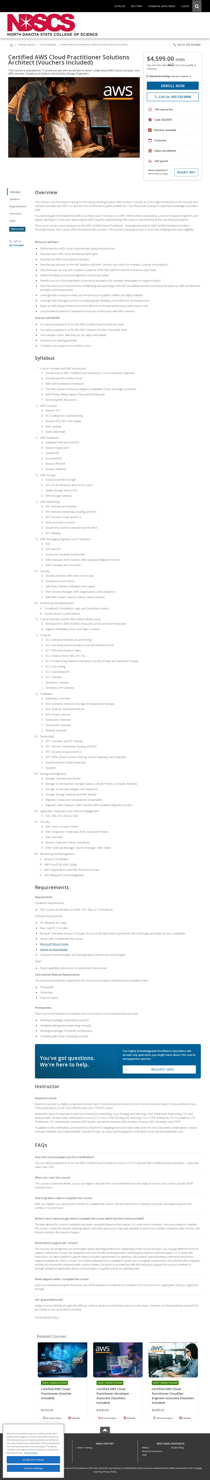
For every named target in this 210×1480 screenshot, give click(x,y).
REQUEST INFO (186, 172)
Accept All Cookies (33, 1459)
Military (145, 1447)
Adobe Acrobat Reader (54, 949)
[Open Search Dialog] (196, 6)
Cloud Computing (48, 44)
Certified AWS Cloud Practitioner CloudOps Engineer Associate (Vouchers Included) (173, 1396)
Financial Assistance (152, 1451)
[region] (33, 1451)
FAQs (12, 220)
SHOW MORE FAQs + (47, 1317)
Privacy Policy (110, 1471)
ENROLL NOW (173, 85)
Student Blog (177, 1447)
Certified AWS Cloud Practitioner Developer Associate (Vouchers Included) (112, 1396)
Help (144, 1454)
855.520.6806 (16, 245)
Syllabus (14, 199)
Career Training (84, 1447)
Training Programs (26, 44)
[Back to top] (105, 1442)
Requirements (18, 206)
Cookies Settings (33, 1468)
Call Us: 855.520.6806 (186, 44)
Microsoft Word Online (54, 944)
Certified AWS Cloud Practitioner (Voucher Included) (56, 1393)
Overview (15, 191)
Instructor (16, 213)
